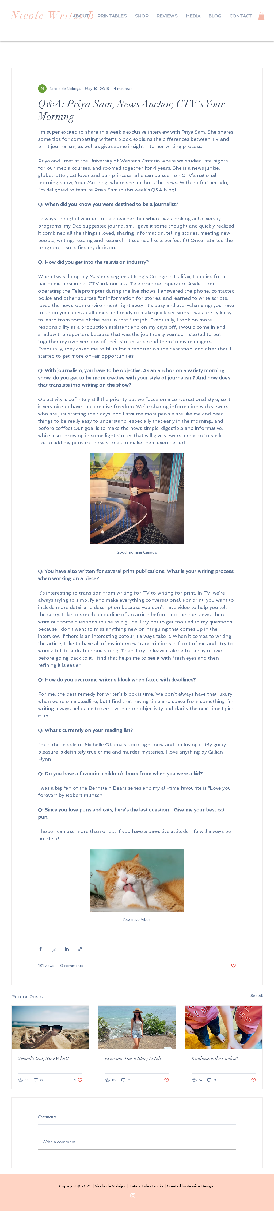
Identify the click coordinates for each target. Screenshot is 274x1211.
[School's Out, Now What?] (50, 1027)
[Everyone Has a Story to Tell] (137, 1027)
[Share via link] (79, 949)
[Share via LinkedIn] (66, 949)
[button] (261, 16)
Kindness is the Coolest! (215, 1058)
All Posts (20, 51)
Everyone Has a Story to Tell (133, 1058)
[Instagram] (133, 1195)
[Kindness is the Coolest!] (223, 1027)
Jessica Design (200, 1186)
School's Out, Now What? (43, 1058)
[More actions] (233, 88)
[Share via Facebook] (40, 949)
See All (256, 995)
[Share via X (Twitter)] (53, 949)
